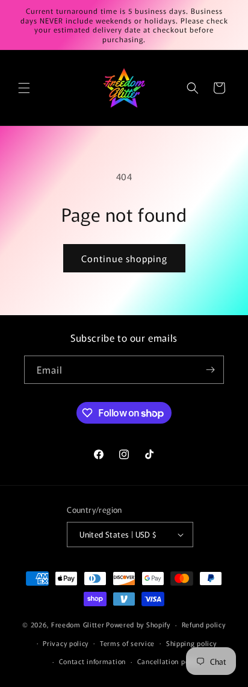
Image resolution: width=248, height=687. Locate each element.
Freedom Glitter (78, 624)
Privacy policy (65, 643)
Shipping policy (191, 643)
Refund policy (204, 624)
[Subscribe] (210, 370)
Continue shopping (124, 258)
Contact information (92, 661)
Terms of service (127, 643)
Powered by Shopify (138, 624)
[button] (24, 88)
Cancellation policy (168, 661)
